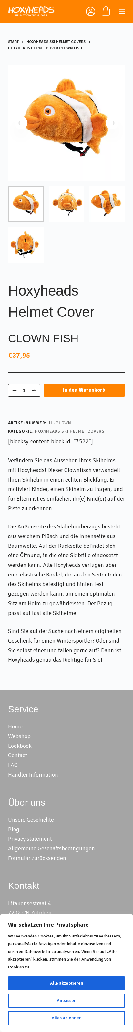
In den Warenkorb (84, 390)
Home (15, 726)
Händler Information (33, 774)
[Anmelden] (89, 12)
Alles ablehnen (67, 1018)
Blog (13, 829)
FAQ (13, 764)
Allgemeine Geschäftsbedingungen (51, 848)
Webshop (19, 736)
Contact (17, 755)
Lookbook (20, 745)
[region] (66, 973)
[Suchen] (74, 11)
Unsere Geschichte (31, 819)
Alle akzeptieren (66, 983)
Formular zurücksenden (37, 858)
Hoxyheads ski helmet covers (70, 431)
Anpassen (67, 1000)
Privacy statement (30, 838)
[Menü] (122, 11)
